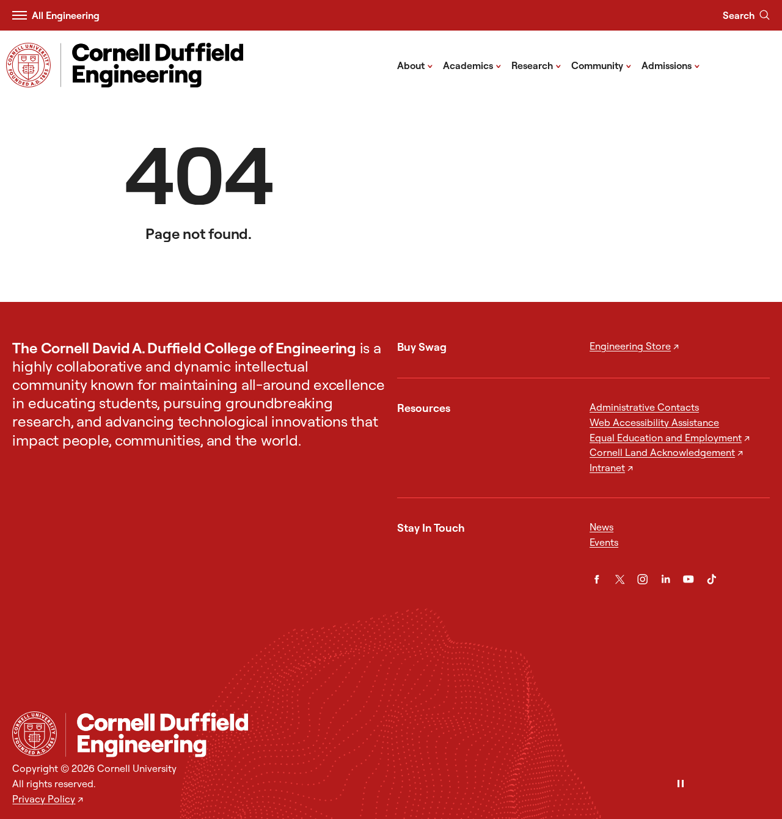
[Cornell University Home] (34, 733)
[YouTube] (688, 579)
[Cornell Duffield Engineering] (417, 735)
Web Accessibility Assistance (654, 422)
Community (601, 65)
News (601, 527)
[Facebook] (597, 579)
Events (604, 542)
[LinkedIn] (666, 579)
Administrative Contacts (644, 407)
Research (536, 65)
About (415, 65)
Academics (472, 65)
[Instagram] (642, 579)
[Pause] (680, 784)
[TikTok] (711, 579)
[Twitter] (620, 579)
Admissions (670, 65)
